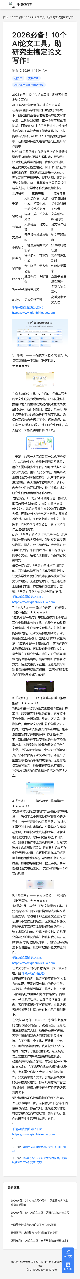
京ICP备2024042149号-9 (41, 1269)
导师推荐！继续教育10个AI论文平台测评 (34, 1232)
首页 (5, 17)
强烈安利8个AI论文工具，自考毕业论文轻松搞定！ (40, 1240)
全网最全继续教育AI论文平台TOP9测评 (34, 1224)
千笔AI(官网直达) (33, 973)
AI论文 (68, 1256)
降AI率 (68, 1268)
